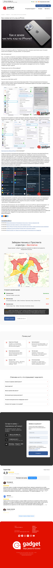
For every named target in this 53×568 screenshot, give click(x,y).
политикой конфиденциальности (34, 449)
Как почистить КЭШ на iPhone (8, 151)
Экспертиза (34, 532)
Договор (33, 529)
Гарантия (34, 528)
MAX (22, 444)
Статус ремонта (41, 6)
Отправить (38, 453)
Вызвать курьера (9, 318)
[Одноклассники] (4, 216)
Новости (33, 526)
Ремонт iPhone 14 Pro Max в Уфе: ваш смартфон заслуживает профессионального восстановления (27, 226)
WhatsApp (11, 444)
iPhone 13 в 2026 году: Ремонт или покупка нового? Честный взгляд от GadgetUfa (23, 230)
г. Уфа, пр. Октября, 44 (14, 434)
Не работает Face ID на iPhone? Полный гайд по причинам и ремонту (21, 228)
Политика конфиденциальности (26, 553)
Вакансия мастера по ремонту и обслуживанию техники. (18, 224)
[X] (6, 216)
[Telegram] (7, 216)
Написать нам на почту (26, 555)
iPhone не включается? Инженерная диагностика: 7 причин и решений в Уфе (22, 222)
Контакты (47, 8)
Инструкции (34, 527)
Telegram (17, 444)
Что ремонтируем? (31, 8)
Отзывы (40, 8)
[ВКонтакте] (2, 216)
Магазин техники (35, 530)
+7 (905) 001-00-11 (21, 318)
